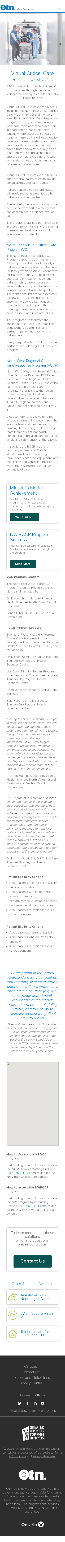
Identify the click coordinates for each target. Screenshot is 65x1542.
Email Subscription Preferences (32, 1411)
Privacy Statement (44, 1456)
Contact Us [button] (32, 1261)
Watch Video (24, 517)
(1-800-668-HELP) (18, 1173)
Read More (23, 564)
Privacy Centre (30, 1383)
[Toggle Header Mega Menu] (61, 8)
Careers (30, 1366)
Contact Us (31, 1372)
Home (31, 1361)
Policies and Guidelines (30, 1377)
